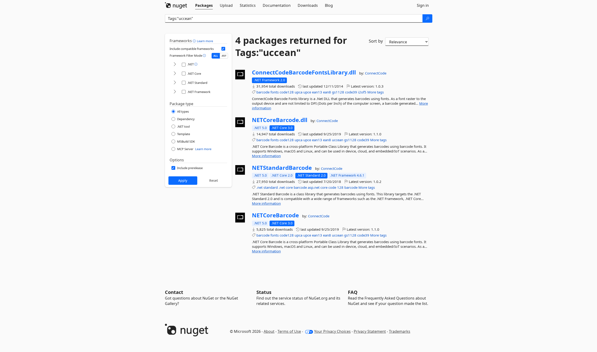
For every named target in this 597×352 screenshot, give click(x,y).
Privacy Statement (370, 331)
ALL (215, 55)
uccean (337, 139)
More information (266, 155)
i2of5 (362, 92)
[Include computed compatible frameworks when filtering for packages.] (223, 48)
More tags (375, 92)
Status (263, 292)
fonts (274, 92)
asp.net (313, 187)
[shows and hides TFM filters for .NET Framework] (175, 91)
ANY (224, 55)
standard (270, 187)
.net (259, 187)
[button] (195, 40)
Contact (174, 292)
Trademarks (399, 331)
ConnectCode (375, 73)
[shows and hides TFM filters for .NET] (175, 64)
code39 (351, 92)
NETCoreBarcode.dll (279, 119)
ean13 (317, 92)
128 (340, 187)
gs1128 (338, 92)
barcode (263, 92)
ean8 (327, 92)
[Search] (427, 18)
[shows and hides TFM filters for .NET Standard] (175, 82)
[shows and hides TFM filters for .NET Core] (175, 73)
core (289, 187)
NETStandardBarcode (282, 167)
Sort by (376, 41)
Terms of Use (289, 331)
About (269, 331)
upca (298, 92)
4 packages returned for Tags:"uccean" (291, 46)
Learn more (205, 41)
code (332, 187)
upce (307, 92)
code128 (287, 92)
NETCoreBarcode (275, 215)
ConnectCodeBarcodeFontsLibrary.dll (304, 72)
